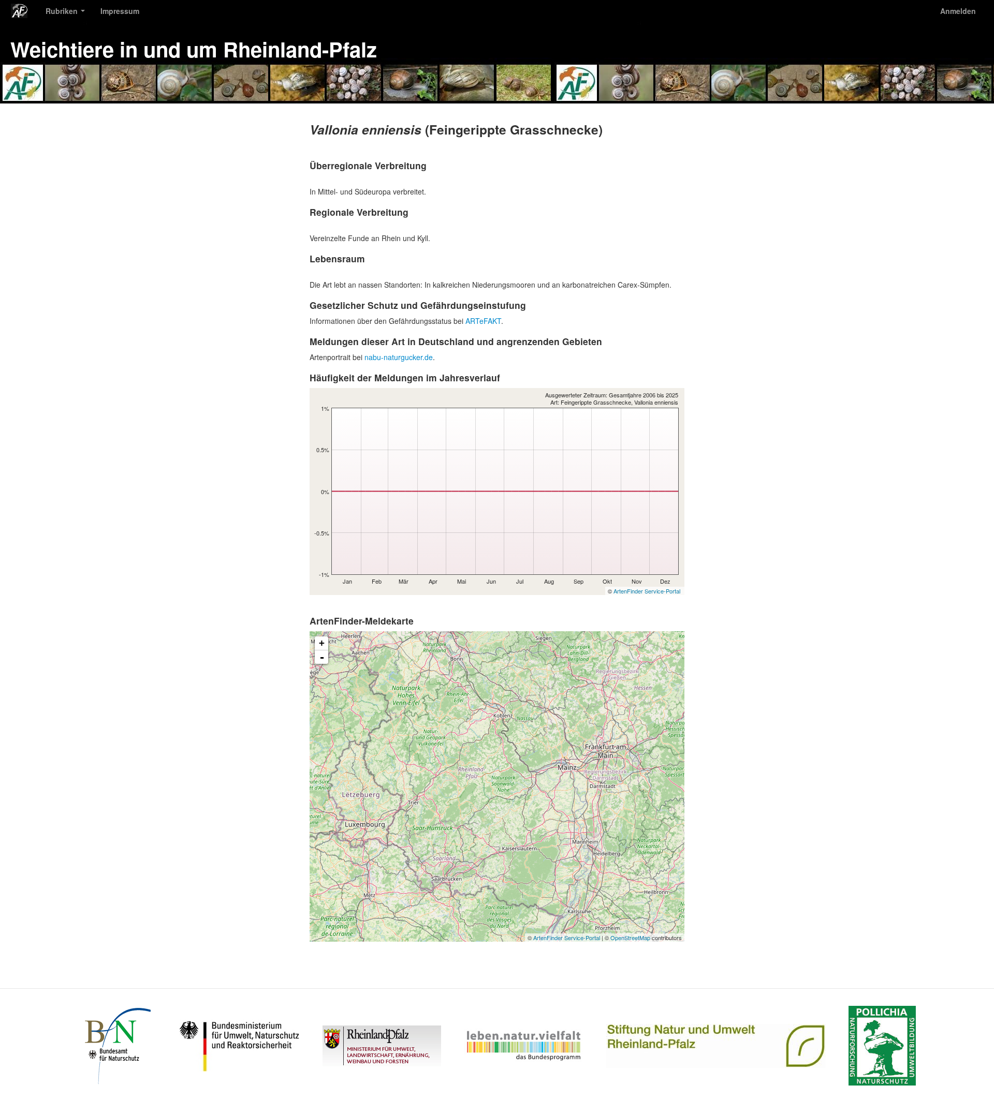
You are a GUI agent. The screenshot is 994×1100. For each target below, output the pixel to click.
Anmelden (958, 11)
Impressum (119, 11)
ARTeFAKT (483, 321)
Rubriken (63, 11)
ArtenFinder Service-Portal (646, 591)
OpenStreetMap (630, 937)
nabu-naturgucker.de (398, 357)
